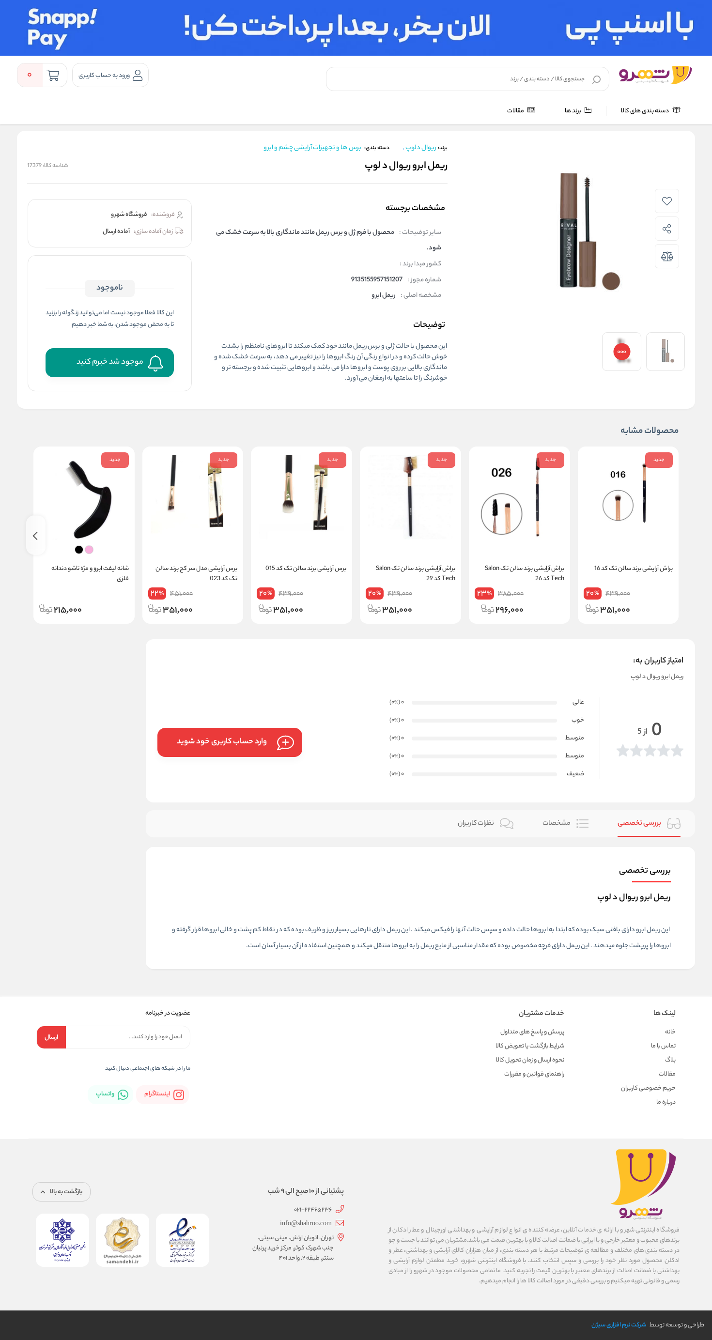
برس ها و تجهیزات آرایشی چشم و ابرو (312, 148)
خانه (670, 1032)
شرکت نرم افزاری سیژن (618, 1325)
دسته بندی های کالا (645, 111)
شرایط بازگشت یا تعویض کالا (529, 1046)
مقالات (516, 111)
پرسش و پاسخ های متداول (532, 1032)
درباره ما (666, 1102)
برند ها (573, 111)
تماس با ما (663, 1046)
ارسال (51, 1037)
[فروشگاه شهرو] (655, 75)
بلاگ (670, 1060)
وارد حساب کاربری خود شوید (222, 742)
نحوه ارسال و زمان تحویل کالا (530, 1060)
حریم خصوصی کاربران (648, 1088)
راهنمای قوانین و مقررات (534, 1074)
